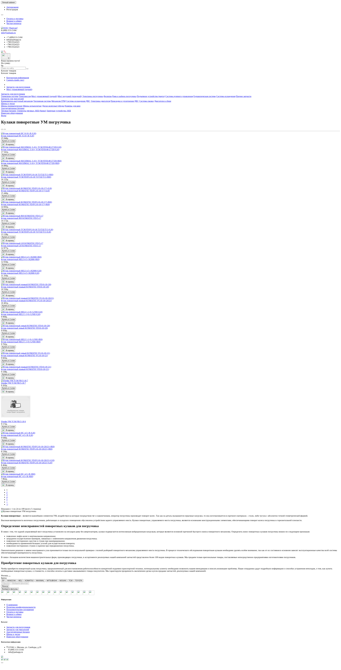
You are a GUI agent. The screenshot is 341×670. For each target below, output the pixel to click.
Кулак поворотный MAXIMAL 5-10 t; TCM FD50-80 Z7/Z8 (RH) (30, 163)
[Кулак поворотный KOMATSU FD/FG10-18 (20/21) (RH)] (28, 446)
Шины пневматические (12, 106)
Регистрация (12, 9)
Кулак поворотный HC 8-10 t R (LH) (17, 136)
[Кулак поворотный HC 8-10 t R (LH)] (18, 133)
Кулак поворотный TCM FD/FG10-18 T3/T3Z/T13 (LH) (26, 232)
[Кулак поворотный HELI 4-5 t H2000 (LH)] (21, 271)
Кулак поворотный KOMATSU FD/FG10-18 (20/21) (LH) (26, 463)
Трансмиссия (25, 96)
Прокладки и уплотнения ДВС (125, 101)
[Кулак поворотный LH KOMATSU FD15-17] (22, 243)
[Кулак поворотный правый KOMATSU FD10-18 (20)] (26, 284)
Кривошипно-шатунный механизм (17, 101)
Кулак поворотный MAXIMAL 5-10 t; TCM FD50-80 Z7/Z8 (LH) (30, 149)
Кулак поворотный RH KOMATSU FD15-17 (21, 218)
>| (7, 504)
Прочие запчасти (243, 96)
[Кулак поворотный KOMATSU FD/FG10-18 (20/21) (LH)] (27, 460)
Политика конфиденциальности (21, 607)
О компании (12, 605)
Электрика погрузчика (92, 96)
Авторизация (12, 7)
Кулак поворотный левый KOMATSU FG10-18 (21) (24, 355)
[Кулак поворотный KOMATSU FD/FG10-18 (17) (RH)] (26, 202)
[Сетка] (2, 129)
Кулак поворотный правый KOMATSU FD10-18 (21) (25, 369)
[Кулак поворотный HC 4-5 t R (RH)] (18, 474)
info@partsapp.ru (8, 33)
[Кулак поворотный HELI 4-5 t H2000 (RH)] (21, 257)
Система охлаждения (225, 96)
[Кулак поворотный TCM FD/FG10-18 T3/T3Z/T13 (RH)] (27, 174)
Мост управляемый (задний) (19, 89)
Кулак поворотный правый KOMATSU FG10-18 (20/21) (26, 300)
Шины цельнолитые (32, 106)
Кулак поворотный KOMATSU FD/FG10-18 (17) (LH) (25, 191)
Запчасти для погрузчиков (18, 87)
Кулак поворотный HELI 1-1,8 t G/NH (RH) (20, 342)
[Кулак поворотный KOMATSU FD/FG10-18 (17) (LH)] (26, 188)
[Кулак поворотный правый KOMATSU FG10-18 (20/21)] (27, 298)
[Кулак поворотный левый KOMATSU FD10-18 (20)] (25, 326)
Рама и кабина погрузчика (124, 96)
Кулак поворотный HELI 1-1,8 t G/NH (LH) (20, 314)
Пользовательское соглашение (20, 609)
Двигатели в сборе (162, 101)
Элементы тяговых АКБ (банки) (31, 111)
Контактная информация (17, 78)
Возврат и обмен (14, 21)
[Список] (5, 129)
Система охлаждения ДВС (78, 101)
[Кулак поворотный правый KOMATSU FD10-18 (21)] (26, 367)
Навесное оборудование (12, 113)
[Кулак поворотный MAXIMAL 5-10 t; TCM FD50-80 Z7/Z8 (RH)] (31, 161)
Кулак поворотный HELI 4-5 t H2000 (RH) (20, 259)
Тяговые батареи (8, 111)
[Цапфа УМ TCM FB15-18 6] (15, 419)
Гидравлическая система (204, 96)
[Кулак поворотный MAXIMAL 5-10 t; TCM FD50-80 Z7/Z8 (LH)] (31, 147)
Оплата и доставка (14, 18)
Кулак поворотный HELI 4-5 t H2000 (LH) (20, 273)
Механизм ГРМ (58, 101)
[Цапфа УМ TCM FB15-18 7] (14, 380)
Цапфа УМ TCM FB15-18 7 (13, 383)
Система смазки (146, 101)
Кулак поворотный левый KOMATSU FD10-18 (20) (24, 328)
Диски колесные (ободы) (53, 106)
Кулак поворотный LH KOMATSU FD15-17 (21, 246)
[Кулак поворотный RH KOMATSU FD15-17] (22, 216)
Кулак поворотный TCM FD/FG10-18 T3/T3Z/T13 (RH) (26, 177)
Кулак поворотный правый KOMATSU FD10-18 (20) (25, 287)
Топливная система (42, 101)
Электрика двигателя (100, 101)
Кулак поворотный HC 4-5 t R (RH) (17, 476)
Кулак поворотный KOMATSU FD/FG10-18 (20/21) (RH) (26, 449)
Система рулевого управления (179, 96)
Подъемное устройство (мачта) (151, 96)
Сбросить (6, 583)
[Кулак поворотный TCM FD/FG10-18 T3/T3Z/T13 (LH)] (27, 229)
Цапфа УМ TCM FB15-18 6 (13, 421)
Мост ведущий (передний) (70, 96)
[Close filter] (9, 576)
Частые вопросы (13, 23)
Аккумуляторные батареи (12, 108)
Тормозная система (9, 96)
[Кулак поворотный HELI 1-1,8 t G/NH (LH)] (21, 312)
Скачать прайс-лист (15, 80)
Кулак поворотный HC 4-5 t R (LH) (17, 435)
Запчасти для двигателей (12, 99)
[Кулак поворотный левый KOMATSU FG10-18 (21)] (25, 353)
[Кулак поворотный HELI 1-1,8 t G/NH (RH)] (22, 339)
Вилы (3, 115)
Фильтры (107, 96)
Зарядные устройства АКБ (59, 111)
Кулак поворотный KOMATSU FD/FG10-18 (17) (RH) (25, 204)
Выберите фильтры (20, 583)
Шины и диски (8, 103)
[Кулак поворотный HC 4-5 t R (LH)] (18, 433)
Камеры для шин (72, 106)
